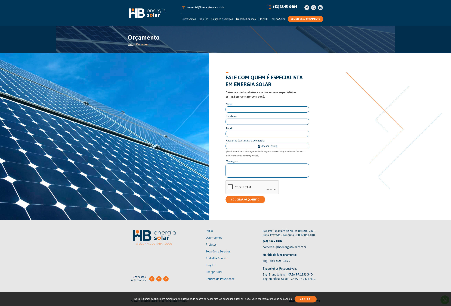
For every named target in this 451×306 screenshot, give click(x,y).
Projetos (203, 18)
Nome (229, 104)
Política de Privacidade (220, 279)
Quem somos (214, 237)
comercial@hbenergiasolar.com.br (206, 7)
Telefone (231, 116)
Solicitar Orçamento (245, 199)
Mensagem (232, 161)
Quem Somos (189, 18)
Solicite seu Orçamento (305, 18)
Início (130, 44)
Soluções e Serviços (222, 18)
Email (229, 128)
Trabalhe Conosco (246, 18)
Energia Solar (277, 18)
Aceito (305, 299)
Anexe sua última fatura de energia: (245, 140)
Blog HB (263, 18)
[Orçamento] (147, 13)
